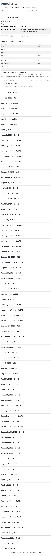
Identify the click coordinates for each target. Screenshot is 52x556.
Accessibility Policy (23, 552)
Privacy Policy (14, 552)
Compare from (31, 11)
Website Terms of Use (35, 552)
